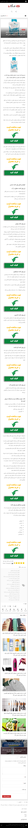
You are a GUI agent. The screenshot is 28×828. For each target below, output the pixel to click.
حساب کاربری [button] (3, 1)
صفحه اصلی (25, 815)
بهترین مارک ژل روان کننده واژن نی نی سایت (11, 576)
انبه (24, 603)
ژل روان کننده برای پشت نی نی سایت (12, 588)
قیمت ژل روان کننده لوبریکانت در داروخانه (12, 596)
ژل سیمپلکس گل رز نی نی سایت (13, 590)
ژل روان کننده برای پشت (15, 586)
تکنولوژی (23, 29)
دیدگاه (24, 766)
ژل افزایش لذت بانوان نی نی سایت (13, 580)
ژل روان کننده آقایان (15, 582)
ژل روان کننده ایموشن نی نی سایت (13, 584)
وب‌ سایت (24, 789)
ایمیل (24, 783)
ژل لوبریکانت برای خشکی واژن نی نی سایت (11, 592)
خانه (25, 802)
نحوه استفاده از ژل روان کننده (14, 599)
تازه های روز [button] (3, 15)
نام (25, 777)
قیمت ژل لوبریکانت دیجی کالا (14, 597)
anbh (14, 29)
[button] (16, 11)
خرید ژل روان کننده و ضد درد (14, 578)
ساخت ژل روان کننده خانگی (14, 594)
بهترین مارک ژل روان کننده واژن (13, 574)
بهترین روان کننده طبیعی (15, 570)
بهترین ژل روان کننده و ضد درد (13, 572)
